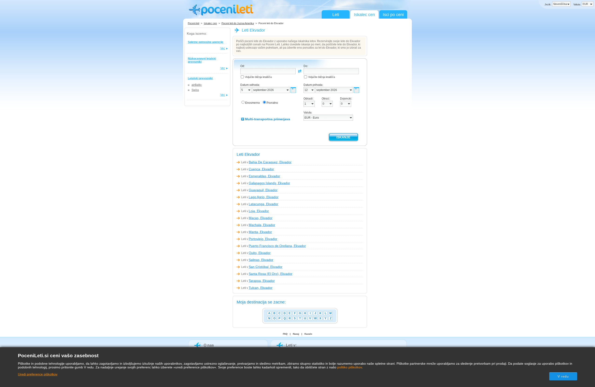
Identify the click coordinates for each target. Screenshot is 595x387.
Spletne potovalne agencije (205, 42)
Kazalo (308, 334)
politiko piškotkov (349, 367)
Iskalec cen (364, 14)
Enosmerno (252, 102)
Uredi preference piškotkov (37, 374)
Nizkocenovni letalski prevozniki (202, 60)
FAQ (285, 334)
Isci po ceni (393, 14)
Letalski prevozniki (200, 78)
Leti (335, 14)
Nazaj (296, 334)
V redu (563, 376)
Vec (222, 48)
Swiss (195, 90)
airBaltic (197, 85)
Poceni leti (193, 23)
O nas (209, 345)
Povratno (272, 102)
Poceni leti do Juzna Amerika (237, 23)
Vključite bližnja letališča (258, 77)
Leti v (266, 162)
